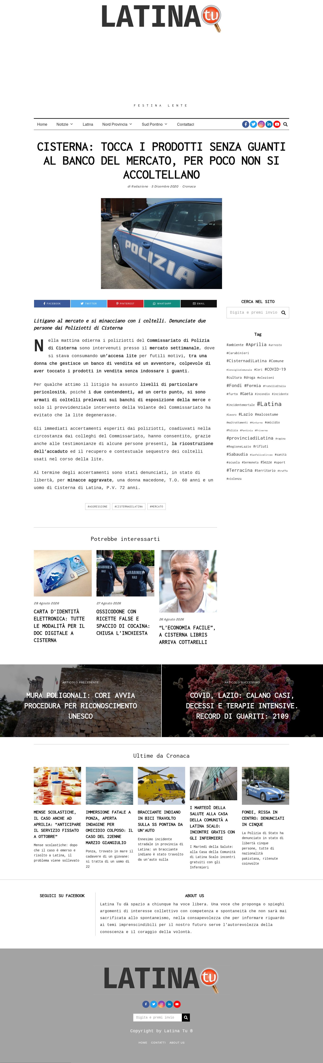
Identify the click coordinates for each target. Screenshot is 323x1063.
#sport (279, 462)
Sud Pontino (152, 124)
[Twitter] (253, 124)
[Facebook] (245, 124)
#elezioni (265, 377)
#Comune (276, 361)
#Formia (252, 385)
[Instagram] (261, 124)
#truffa (283, 470)
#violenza (234, 478)
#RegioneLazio (239, 446)
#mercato (156, 506)
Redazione (139, 186)
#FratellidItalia (274, 386)
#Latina (269, 403)
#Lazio (246, 414)
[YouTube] (276, 124)
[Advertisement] (161, 68)
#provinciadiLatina (250, 437)
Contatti (158, 1042)
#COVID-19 (275, 369)
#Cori (258, 369)
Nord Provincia (114, 124)
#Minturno (256, 422)
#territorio (265, 470)
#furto (232, 394)
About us (177, 1042)
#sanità (280, 454)
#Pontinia (246, 430)
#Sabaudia (237, 454)
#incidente (280, 394)
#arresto (275, 345)
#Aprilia (256, 344)
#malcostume (266, 414)
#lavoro (231, 414)
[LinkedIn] (269, 124)
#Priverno (261, 430)
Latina (88, 124)
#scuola (233, 462)
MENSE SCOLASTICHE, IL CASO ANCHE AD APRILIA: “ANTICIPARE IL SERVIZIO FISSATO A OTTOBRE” (57, 824)
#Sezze (266, 462)
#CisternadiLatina (129, 506)
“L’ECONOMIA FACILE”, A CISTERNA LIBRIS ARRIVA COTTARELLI (187, 635)
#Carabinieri (238, 353)
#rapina (280, 438)
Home (42, 124)
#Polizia (232, 430)
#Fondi (234, 385)
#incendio (262, 394)
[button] (283, 312)
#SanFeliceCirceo (261, 455)
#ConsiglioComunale (239, 370)
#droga (249, 377)
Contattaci (185, 124)
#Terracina (240, 470)
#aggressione (98, 506)
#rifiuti (260, 446)
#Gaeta (246, 393)
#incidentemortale (241, 405)
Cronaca (189, 186)
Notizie (62, 124)
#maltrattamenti (237, 422)
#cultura (234, 377)
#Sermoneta (250, 462)
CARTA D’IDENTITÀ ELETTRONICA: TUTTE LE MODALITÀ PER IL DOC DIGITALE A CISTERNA (59, 626)
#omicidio (272, 422)
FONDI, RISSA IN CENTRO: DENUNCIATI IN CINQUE (263, 818)
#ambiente (235, 345)
